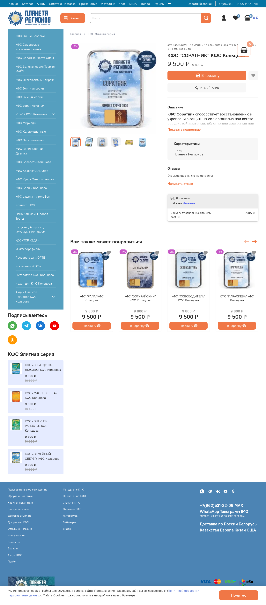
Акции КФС (15, 555)
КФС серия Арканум (30, 105)
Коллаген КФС (26, 205)
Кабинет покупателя (20, 502)
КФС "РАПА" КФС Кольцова (91, 298)
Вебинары (69, 522)
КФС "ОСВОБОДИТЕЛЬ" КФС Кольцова (188, 298)
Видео (145, 4)
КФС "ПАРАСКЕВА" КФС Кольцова (237, 298)
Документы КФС (18, 522)
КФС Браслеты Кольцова (33, 162)
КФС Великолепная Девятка (29, 151)
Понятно (238, 595)
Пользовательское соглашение (27, 489)
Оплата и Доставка (62, 4)
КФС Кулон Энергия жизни (35, 179)
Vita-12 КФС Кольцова (31, 114)
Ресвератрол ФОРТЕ (30, 257)
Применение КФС (74, 496)
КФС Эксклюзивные (30, 140)
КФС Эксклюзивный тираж (35, 80)
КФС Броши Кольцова (31, 188)
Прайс (12, 561)
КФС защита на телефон (33, 196)
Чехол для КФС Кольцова (34, 283)
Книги (133, 4)
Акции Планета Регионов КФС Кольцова (26, 296)
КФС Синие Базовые (30, 36)
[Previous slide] (76, 88)
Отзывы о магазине (20, 528)
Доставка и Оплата (19, 515)
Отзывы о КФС (72, 509)
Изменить (189, 203)
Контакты (14, 542)
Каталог (27, 4)
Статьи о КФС (71, 502)
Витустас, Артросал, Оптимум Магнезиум (30, 229)
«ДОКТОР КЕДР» (27, 240)
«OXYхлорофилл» (28, 249)
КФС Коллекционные (31, 131)
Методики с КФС (73, 489)
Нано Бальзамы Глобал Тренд (32, 216)
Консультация (16, 535)
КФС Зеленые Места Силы (35, 58)
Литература (70, 515)
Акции (41, 4)
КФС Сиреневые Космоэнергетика (28, 47)
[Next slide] (155, 88)
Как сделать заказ (19, 509)
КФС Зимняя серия (101, 34)
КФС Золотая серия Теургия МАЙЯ (35, 69)
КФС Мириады (26, 123)
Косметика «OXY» (28, 266)
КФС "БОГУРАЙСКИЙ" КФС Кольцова (140, 298)
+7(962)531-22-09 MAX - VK (238, 4)
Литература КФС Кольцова (35, 275)
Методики (108, 4)
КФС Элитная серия (30, 88)
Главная (13, 4)
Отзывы (158, 4)
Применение (88, 4)
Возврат (13, 548)
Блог (122, 4)
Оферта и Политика (20, 496)
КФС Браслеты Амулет (32, 171)
